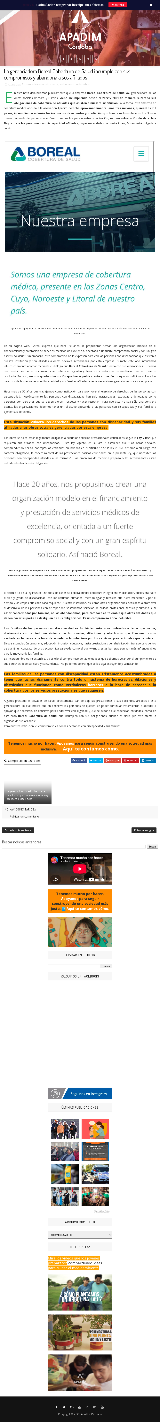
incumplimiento (35, 84)
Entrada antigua (144, 830)
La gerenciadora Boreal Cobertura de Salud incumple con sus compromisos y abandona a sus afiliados (27, 794)
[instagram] (87, 59)
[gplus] (72, 1407)
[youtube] (79, 59)
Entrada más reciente (17, 830)
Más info (117, 5)
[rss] (87, 1407)
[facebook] (63, 59)
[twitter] (71, 59)
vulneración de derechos (75, 84)
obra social (52, 84)
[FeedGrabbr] (80, 1211)
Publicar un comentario (24, 816)
